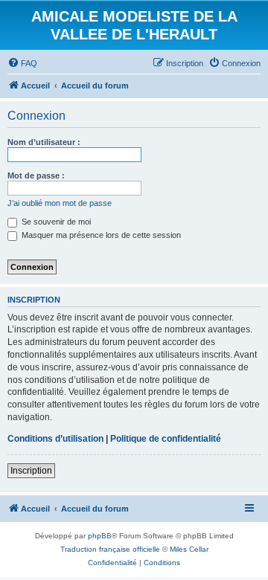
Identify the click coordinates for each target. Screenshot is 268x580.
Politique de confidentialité (165, 439)
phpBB (100, 536)
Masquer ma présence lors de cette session (100, 235)
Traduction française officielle (110, 549)
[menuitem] (22, 63)
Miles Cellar (189, 549)
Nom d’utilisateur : (43, 142)
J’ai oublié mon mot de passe (59, 203)
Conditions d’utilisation (55, 439)
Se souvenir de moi (55, 221)
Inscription (31, 470)
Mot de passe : (36, 175)
